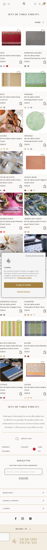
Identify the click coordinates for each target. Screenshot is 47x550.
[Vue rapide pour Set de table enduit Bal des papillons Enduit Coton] (21, 352)
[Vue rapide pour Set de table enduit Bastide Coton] (45, 352)
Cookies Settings (23, 292)
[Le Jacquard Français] (23, 539)
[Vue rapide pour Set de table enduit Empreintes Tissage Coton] (21, 310)
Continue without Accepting (34, 256)
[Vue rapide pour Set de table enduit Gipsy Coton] (21, 62)
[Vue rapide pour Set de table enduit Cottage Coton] (21, 393)
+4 (34, 190)
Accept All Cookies (23, 285)
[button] (39, 4)
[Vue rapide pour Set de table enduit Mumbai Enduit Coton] (21, 228)
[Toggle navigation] (4, 4)
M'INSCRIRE (23, 478)
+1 (34, 314)
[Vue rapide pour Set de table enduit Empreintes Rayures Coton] (45, 62)
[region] (23, 275)
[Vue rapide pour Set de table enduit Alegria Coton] (21, 145)
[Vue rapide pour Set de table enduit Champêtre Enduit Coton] (45, 310)
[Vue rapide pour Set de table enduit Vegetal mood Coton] (45, 186)
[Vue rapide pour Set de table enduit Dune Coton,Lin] (21, 103)
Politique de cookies (24, 278)
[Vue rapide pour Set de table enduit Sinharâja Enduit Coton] (45, 103)
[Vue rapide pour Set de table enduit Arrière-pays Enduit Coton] (45, 228)
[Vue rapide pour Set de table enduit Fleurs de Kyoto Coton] (21, 186)
